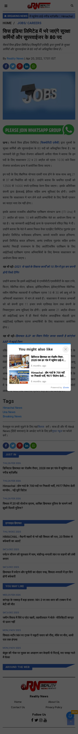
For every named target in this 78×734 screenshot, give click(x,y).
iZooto (66, 387)
